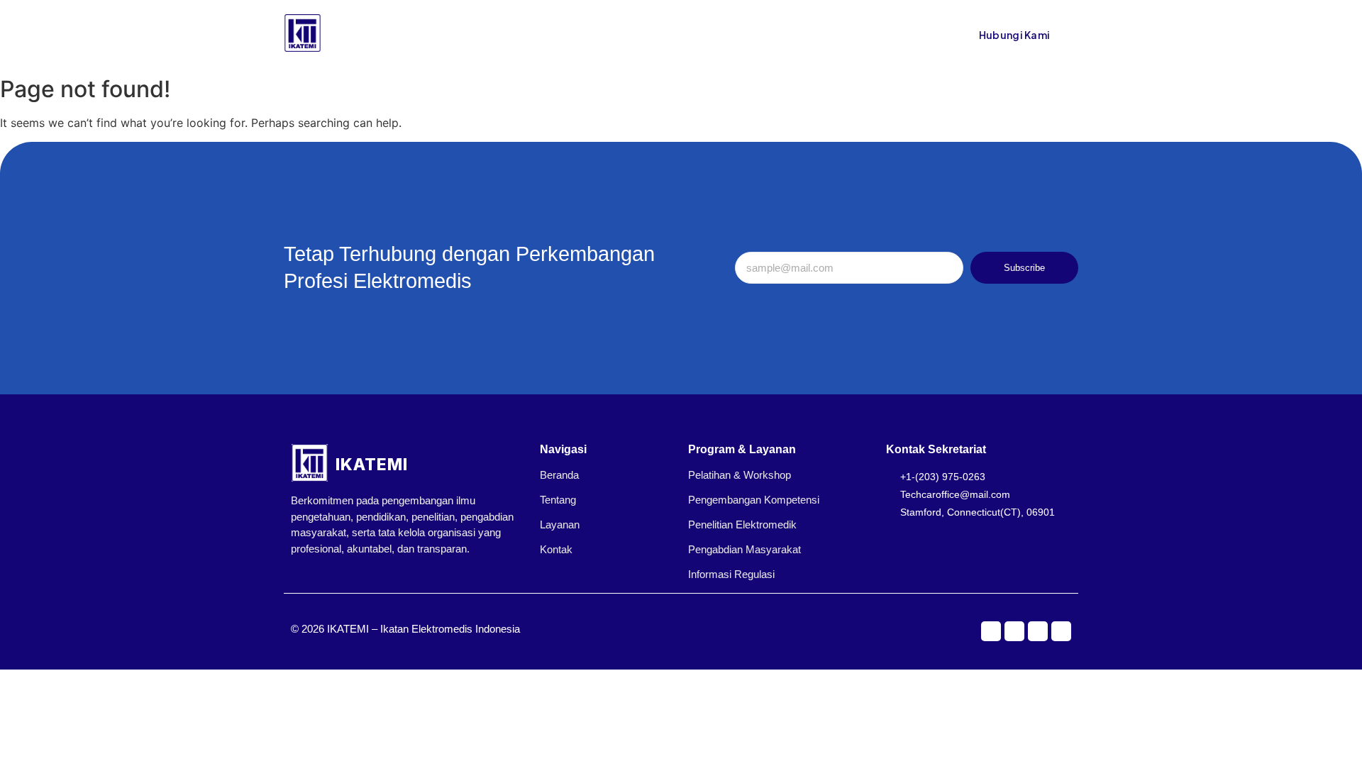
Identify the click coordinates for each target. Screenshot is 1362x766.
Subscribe (1024, 267)
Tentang (539, 34)
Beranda (481, 34)
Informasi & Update (795, 34)
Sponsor (711, 34)
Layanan (560, 524)
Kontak (876, 34)
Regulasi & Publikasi (624, 34)
